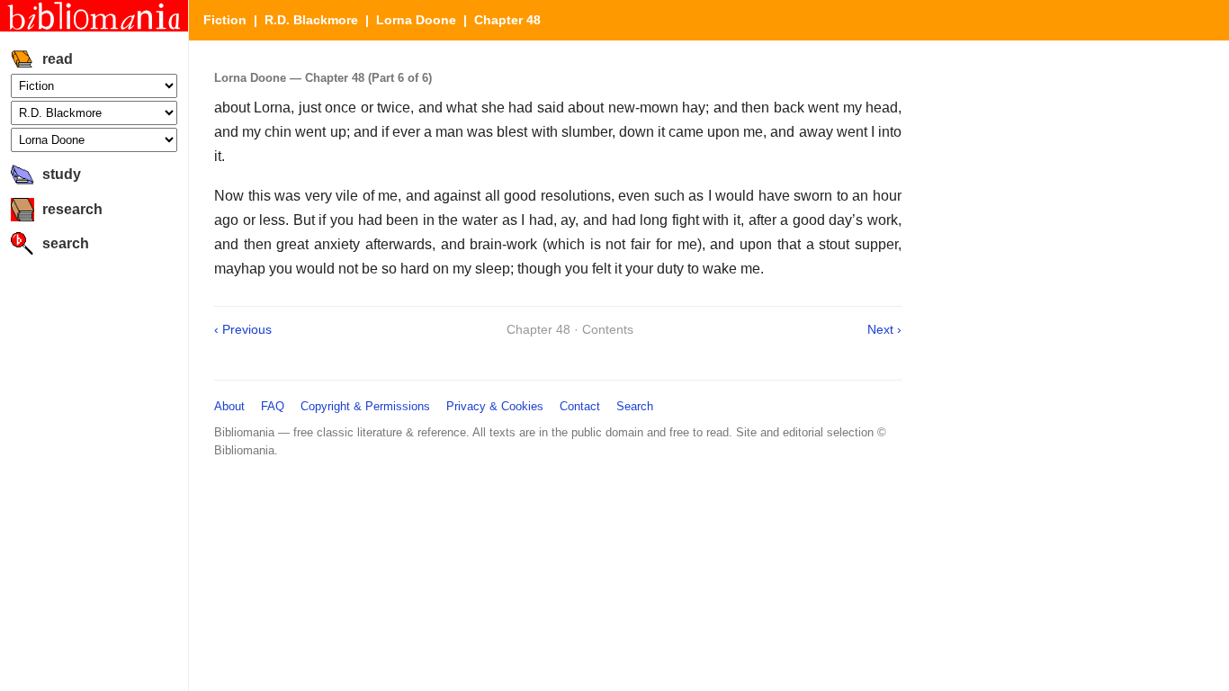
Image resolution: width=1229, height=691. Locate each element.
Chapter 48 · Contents (570, 329)
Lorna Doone (416, 20)
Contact (580, 406)
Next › (884, 329)
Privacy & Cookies (494, 406)
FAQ (272, 406)
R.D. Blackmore (311, 20)
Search (634, 406)
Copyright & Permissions (365, 406)
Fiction (225, 20)
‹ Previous (243, 329)
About (229, 406)
